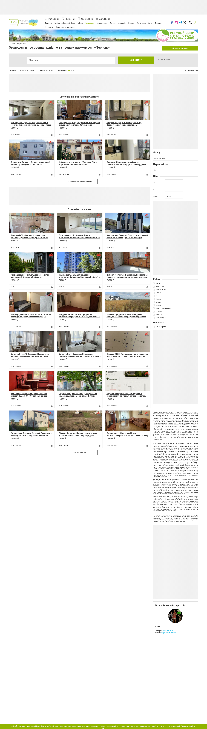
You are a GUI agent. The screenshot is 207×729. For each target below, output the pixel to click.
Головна (53, 18)
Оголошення (102, 23)
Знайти (137, 60)
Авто (150, 23)
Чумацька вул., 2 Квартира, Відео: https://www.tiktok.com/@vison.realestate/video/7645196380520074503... (79, 277)
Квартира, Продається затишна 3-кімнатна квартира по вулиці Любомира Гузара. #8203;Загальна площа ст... (31, 316)
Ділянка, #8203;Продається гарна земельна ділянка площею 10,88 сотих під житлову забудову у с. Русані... (127, 356)
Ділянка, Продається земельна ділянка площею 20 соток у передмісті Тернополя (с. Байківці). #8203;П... (126, 316)
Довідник (87, 18)
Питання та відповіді (118, 23)
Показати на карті (192, 70)
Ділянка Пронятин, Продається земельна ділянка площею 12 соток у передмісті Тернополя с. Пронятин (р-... (78, 435)
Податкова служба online (65, 27)
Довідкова (159, 23)
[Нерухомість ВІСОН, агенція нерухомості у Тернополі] (51, 103)
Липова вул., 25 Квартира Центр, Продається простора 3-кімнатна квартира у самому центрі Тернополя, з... (127, 435)
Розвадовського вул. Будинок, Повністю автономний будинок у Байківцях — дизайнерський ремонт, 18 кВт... (30, 277)
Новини (70, 18)
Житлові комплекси (46, 70)
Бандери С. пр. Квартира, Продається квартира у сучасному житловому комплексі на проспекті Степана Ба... (80, 356)
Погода (131, 23)
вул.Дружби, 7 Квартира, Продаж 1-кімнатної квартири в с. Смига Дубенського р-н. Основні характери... (79, 316)
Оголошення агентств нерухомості (79, 181)
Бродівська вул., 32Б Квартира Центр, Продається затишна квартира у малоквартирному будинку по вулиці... (124, 125)
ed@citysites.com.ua (168, 633)
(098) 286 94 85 (168, 631)
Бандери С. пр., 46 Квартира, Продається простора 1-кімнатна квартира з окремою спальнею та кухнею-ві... (30, 356)
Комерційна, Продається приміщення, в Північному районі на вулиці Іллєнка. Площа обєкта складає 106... (31, 125)
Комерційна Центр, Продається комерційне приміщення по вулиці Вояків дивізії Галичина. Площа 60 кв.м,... (79, 125)
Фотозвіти (49, 27)
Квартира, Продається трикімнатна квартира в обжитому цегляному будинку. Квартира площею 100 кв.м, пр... (126, 164)
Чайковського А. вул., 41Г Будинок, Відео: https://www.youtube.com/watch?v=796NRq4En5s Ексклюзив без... (78, 164)
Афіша (80, 23)
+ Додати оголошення (180, 48)
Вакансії (48, 23)
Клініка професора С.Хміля (64, 23)
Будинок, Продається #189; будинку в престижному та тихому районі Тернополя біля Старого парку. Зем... (126, 396)
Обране (31, 70)
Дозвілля (105, 18)
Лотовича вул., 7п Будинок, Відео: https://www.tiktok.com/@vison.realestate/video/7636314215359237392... (79, 237)
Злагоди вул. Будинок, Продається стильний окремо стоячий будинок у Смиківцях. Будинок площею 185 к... (127, 237)
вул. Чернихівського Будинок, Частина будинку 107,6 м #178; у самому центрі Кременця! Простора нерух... (29, 396)
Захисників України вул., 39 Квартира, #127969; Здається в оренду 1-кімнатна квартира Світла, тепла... (29, 237)
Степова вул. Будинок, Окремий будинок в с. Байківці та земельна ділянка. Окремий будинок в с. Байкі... (31, 435)
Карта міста (141, 23)
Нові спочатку (23, 70)
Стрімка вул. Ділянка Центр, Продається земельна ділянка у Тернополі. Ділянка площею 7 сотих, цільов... (78, 396)
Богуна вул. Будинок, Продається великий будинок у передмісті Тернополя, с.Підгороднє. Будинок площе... (30, 164)
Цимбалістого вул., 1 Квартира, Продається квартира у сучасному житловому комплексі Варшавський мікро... (127, 277)
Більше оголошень (79, 452)
